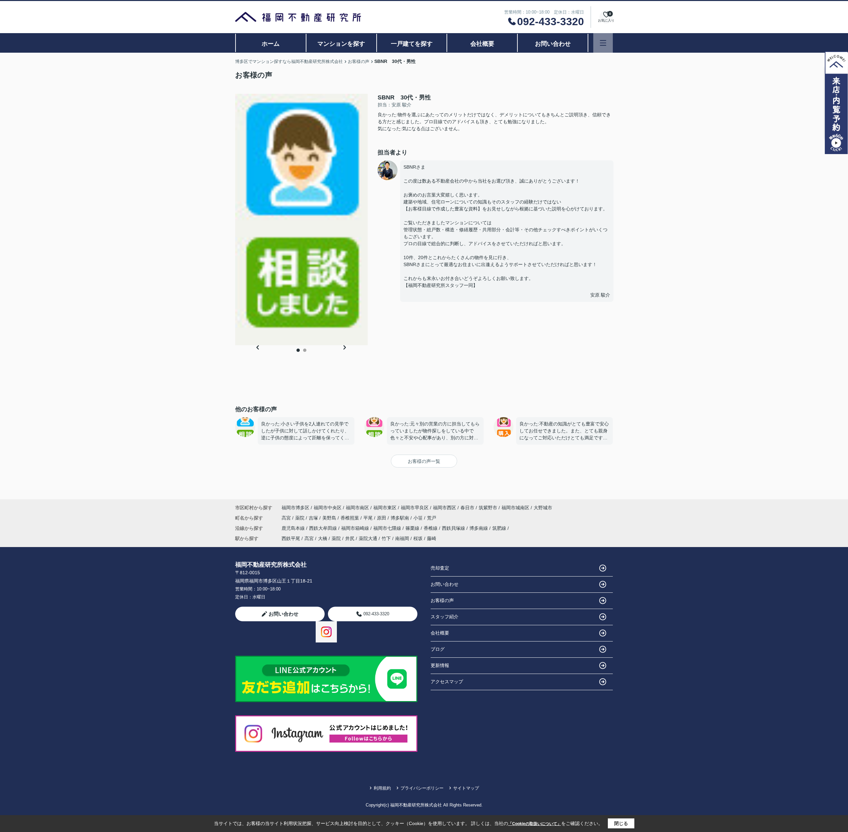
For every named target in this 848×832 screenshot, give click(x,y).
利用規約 (382, 788)
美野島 (330, 518)
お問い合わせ (553, 43)
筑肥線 (499, 528)
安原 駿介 (600, 295)
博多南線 (479, 528)
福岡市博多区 (295, 507)
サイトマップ (466, 788)
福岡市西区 (444, 507)
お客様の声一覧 (424, 461)
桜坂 (418, 538)
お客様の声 (442, 600)
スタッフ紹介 (444, 616)
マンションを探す (341, 43)
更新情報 (440, 665)
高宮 (287, 518)
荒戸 (431, 518)
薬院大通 (368, 538)
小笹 (418, 518)
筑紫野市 (488, 507)
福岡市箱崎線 (355, 528)
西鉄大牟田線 (323, 528)
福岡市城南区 (515, 507)
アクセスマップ (447, 681)
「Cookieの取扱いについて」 (534, 823)
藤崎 (431, 538)
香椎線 (431, 528)
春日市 (467, 507)
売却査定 (440, 568)
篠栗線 (413, 528)
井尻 (349, 538)
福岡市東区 (385, 507)
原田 (382, 518)
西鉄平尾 (291, 538)
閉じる (621, 823)
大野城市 (543, 507)
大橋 (322, 538)
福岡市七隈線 (387, 528)
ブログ (438, 649)
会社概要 (482, 43)
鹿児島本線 (294, 528)
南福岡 (402, 538)
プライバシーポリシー (422, 788)
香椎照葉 (350, 518)
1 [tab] (298, 350)
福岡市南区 (357, 507)
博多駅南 (400, 518)
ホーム (271, 43)
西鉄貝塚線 (454, 528)
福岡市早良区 (415, 507)
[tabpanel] (301, 219)
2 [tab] (304, 350)
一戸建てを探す (412, 43)
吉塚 (314, 518)
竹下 (386, 538)
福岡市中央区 (328, 507)
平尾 (368, 518)
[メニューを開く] (603, 42)
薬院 (300, 518)
